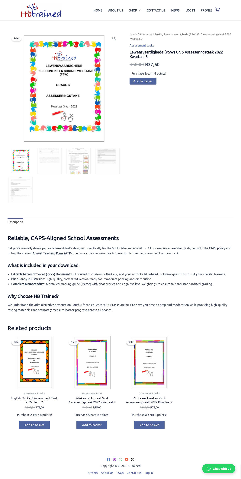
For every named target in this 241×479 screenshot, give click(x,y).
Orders (93, 472)
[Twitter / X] (132, 459)
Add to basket (143, 81)
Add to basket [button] (34, 425)
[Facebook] (108, 459)
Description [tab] (15, 222)
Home (98, 10)
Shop (133, 10)
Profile (206, 10)
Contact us (156, 10)
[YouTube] (126, 459)
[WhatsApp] (120, 459)
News (175, 10)
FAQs (120, 472)
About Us (115, 10)
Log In (190, 10)
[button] (139, 10)
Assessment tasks (150, 34)
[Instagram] (114, 459)
